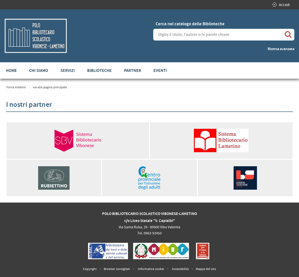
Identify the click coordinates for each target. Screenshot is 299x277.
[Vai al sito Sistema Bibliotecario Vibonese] (78, 140)
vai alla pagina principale (50, 87)
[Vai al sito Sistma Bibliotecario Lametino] (221, 140)
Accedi (284, 4)
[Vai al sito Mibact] (108, 251)
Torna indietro (16, 87)
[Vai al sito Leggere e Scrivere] (245, 178)
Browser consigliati (117, 269)
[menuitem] (11, 70)
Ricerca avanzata (281, 49)
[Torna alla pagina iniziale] (36, 36)
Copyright (90, 269)
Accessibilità (180, 269)
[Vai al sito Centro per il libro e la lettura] (202, 251)
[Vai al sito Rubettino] (54, 178)
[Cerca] (288, 35)
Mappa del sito (206, 269)
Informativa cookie (151, 269)
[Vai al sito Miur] (161, 251)
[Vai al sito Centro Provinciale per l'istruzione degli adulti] (149, 178)
